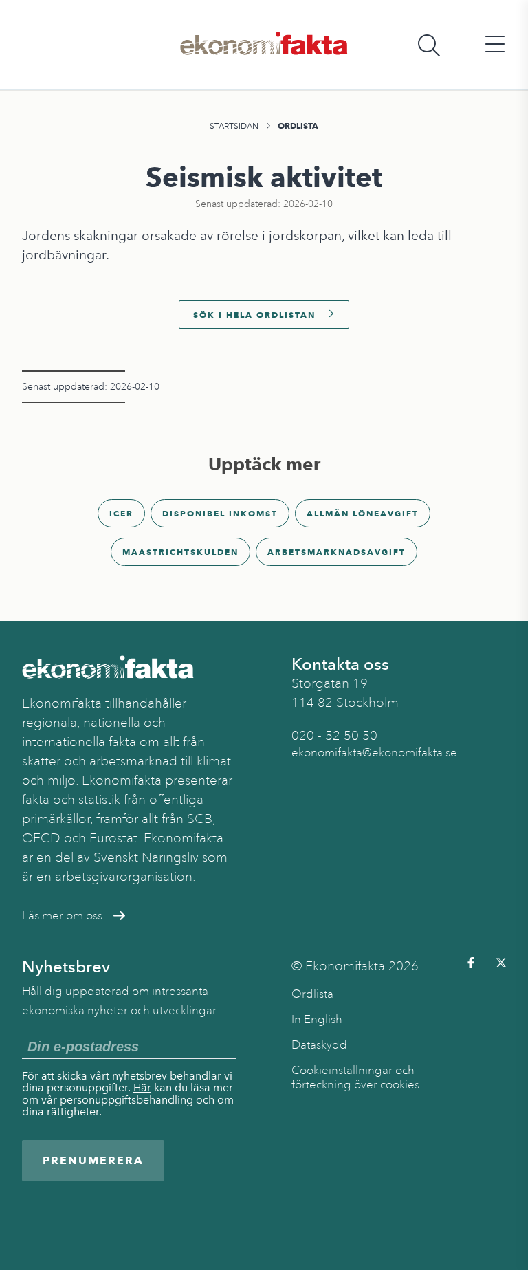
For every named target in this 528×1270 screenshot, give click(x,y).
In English (317, 1019)
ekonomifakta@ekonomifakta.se (374, 752)
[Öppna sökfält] (429, 45)
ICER (121, 513)
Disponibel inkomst (220, 513)
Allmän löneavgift (363, 513)
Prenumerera (93, 1160)
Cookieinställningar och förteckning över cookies (355, 1077)
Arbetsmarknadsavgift (336, 552)
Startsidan (234, 126)
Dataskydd (319, 1045)
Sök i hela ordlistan (254, 314)
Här (142, 1087)
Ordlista (298, 125)
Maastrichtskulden (180, 552)
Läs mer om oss (62, 915)
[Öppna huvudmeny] (495, 45)
